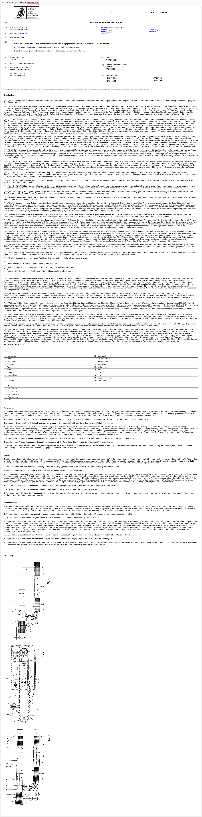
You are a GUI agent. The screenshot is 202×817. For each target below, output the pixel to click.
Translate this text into (7, 2)
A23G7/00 (152, 29)
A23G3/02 (104, 29)
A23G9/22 (104, 33)
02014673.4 (23, 33)
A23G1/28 (152, 31)
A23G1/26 (104, 31)
